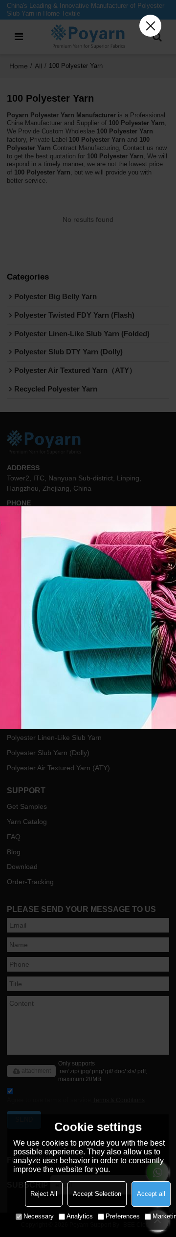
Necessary (38, 1216)
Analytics (79, 1216)
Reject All (43, 1193)
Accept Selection (97, 1193)
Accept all (151, 1193)
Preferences (123, 1216)
